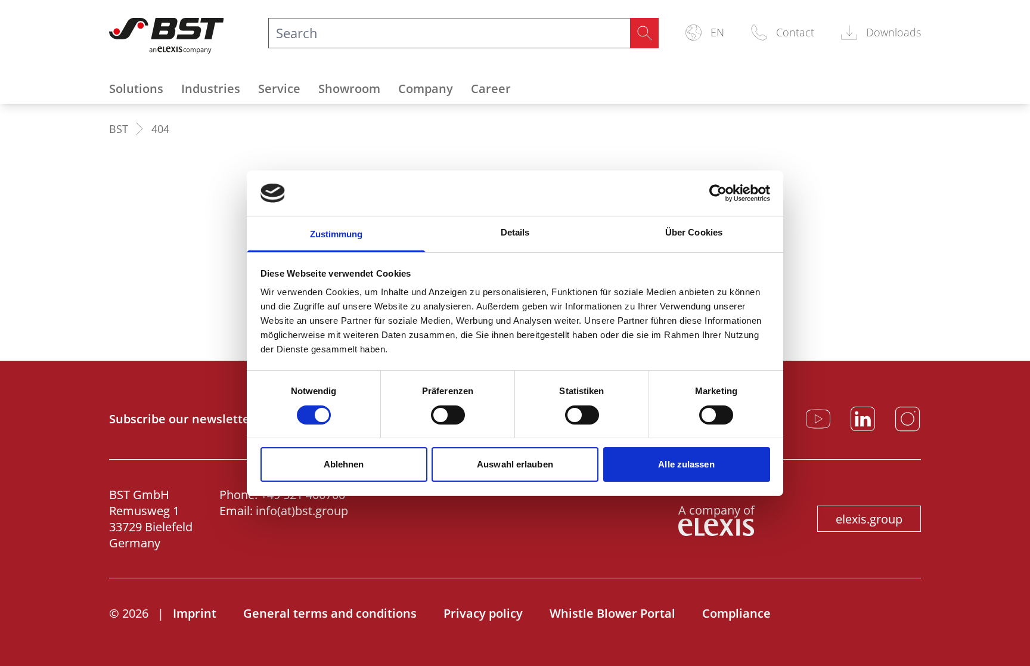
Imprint (194, 613)
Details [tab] (515, 232)
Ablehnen (344, 464)
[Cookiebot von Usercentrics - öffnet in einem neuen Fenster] (718, 193)
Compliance (736, 613)
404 (160, 129)
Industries (210, 88)
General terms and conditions (330, 613)
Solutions (136, 88)
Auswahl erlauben (515, 464)
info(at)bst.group (302, 511)
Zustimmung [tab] (336, 234)
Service (279, 88)
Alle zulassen (686, 464)
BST (118, 129)
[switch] (448, 415)
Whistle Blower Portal (612, 613)
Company (425, 88)
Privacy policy (483, 613)
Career (491, 88)
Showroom (349, 88)
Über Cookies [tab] (693, 232)
